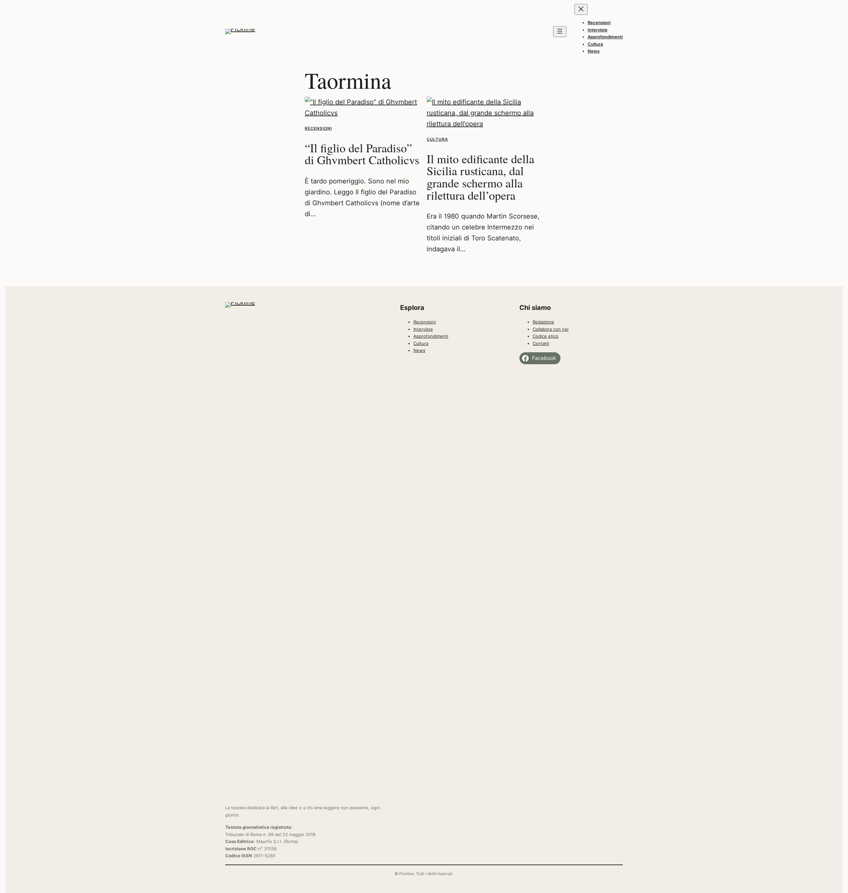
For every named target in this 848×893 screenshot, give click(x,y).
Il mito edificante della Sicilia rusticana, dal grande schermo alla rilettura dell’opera (480, 177)
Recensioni (318, 128)
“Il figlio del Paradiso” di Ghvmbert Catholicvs (362, 154)
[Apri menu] (559, 31)
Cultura (437, 139)
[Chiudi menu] (581, 9)
